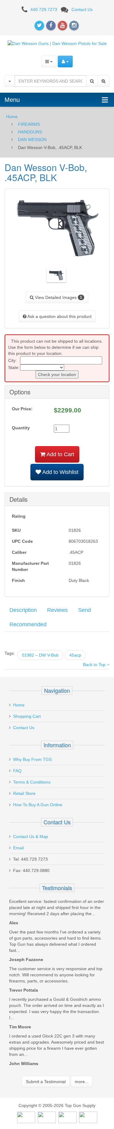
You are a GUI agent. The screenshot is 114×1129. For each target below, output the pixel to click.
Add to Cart (59, 454)
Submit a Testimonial (46, 1081)
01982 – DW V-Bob (40, 655)
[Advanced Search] (103, 81)
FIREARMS (29, 124)
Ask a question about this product (59, 316)
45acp (75, 655)
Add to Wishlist (59, 472)
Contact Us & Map (30, 836)
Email (18, 847)
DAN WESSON (32, 139)
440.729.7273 (43, 9)
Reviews (57, 610)
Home (12, 116)
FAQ (17, 770)
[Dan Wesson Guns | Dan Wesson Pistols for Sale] (57, 43)
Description (23, 610)
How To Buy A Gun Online (37, 804)
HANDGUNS (30, 131)
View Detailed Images (58, 297)
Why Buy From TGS (32, 759)
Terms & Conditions (31, 782)
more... (81, 1081)
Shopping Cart (27, 716)
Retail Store (24, 793)
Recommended (28, 624)
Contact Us (82, 9)
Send (84, 610)
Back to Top (95, 664)
